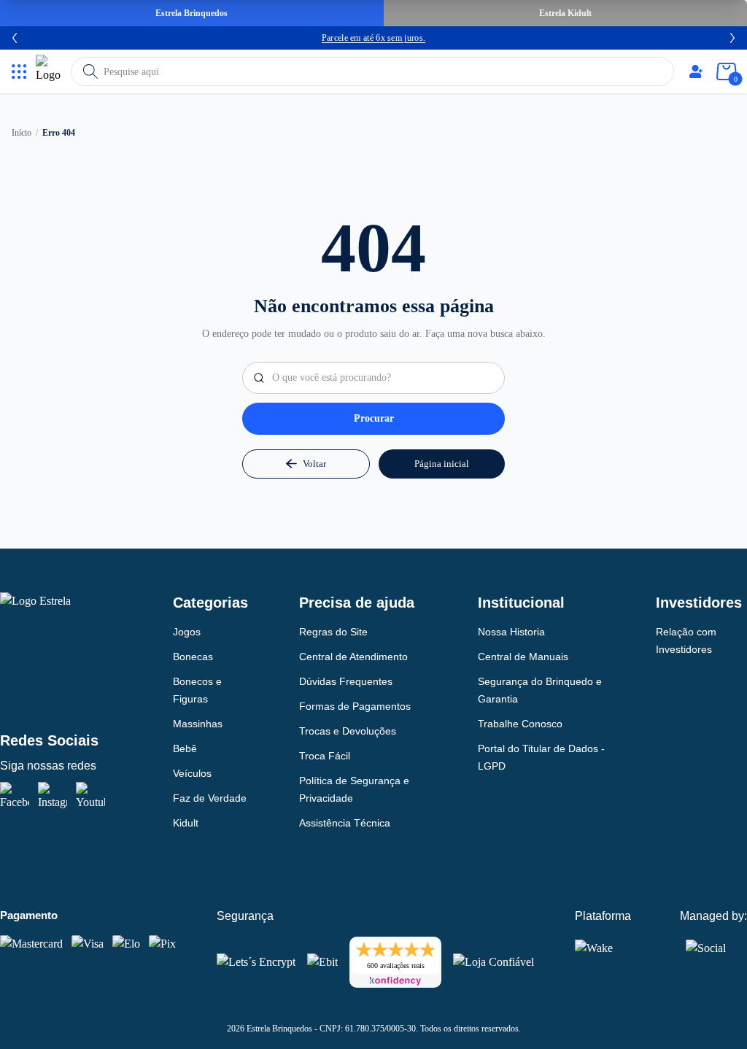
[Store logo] (50, 71)
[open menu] (19, 71)
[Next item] (732, 38)
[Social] (706, 945)
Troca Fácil (324, 756)
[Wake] (604, 947)
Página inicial (441, 463)
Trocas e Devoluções (347, 731)
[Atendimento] (696, 71)
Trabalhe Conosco (520, 723)
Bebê (185, 748)
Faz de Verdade (210, 798)
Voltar (314, 463)
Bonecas (193, 656)
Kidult (185, 823)
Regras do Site (333, 632)
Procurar (374, 418)
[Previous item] (14, 38)
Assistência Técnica (344, 823)
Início (21, 133)
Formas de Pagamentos (355, 706)
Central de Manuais (523, 656)
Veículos (192, 773)
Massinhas (197, 723)
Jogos (187, 632)
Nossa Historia (511, 632)
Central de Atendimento (353, 656)
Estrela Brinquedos (191, 13)
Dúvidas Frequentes (345, 681)
